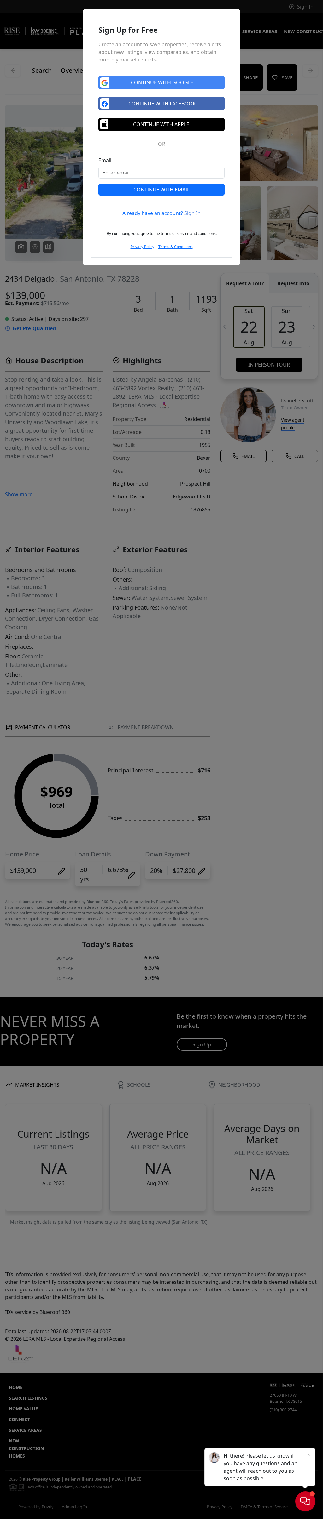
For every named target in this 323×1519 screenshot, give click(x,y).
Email (104, 160)
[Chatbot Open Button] (305, 1501)
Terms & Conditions (175, 246)
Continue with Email (161, 189)
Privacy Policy (142, 246)
